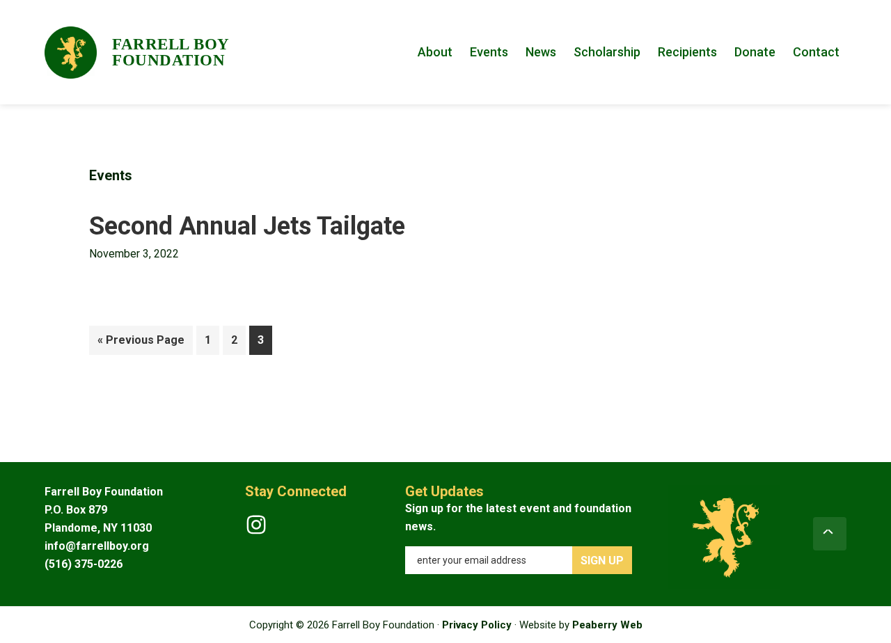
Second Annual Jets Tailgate (247, 226)
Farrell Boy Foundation (170, 52)
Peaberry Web (607, 625)
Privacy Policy (477, 625)
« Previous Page (140, 344)
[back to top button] (829, 533)
